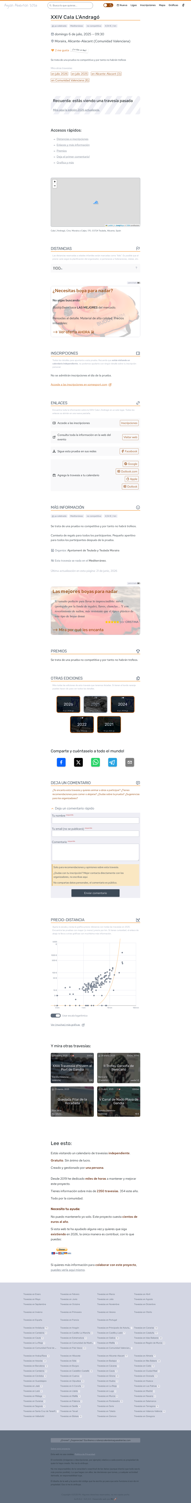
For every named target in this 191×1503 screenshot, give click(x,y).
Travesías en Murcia (107, 1396)
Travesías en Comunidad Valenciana (115, 1348)
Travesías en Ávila (69, 1360)
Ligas (134, 5)
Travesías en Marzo (106, 1294)
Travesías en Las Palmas (146, 1386)
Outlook (132, 486)
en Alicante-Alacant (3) (106, 74)
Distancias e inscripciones (72, 139)
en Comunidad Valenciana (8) (70, 80)
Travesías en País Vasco (72, 1348)
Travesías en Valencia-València (149, 1411)
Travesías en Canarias (145, 1327)
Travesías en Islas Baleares (148, 1337)
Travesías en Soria (105, 1406)
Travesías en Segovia (34, 1406)
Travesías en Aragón (69, 1327)
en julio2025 (79, 74)
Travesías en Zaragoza (144, 1416)
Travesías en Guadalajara (34, 1381)
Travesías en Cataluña (145, 1332)
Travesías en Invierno (33, 1312)
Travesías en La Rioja (33, 1342)
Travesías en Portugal (107, 1320)
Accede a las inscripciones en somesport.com (79, 384)
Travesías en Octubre (70, 1304)
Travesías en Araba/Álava (36, 1355)
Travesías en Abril (142, 1294)
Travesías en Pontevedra (109, 1401)
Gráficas (173, 5)
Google (132, 464)
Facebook (131, 451)
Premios (62, 151)
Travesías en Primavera (71, 1312)
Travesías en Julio (105, 1299)
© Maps (119, 225)
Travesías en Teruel (69, 1411)
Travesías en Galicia (107, 1337)
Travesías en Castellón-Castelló (76, 1370)
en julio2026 (59, 74)
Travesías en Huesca (143, 1381)
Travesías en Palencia (71, 1401)
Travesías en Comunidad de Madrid (77, 1342)
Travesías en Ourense (34, 1401)
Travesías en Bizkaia (70, 1416)
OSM (128, 225)
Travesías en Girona (107, 1376)
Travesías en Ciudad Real (146, 1370)
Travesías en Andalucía (35, 1327)
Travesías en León (32, 1391)
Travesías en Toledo (106, 1411)
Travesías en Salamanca (145, 1401)
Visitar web (130, 437)
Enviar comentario (95, 893)
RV (112, 1499)
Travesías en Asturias (34, 1360)
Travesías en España (32, 1320)
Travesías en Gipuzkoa (72, 1381)
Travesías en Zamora (106, 1416)
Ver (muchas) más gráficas (65, 1024)
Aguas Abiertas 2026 (20, 5)
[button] (95, 202)
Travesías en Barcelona (35, 1365)
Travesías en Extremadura (73, 1337)
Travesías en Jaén (32, 1386)
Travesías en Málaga (34, 1396)
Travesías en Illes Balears (147, 1360)
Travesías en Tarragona (146, 1406)
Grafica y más (65, 162)
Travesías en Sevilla (70, 1406)
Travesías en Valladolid (33, 1416)
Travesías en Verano (106, 1312)
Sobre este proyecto (60, 1448)
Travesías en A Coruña (72, 1386)
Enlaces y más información (73, 145)
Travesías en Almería (144, 1355)
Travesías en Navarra (144, 1396)
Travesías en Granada (145, 1376)
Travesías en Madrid (144, 1391)
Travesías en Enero (32, 1294)
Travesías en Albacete (70, 1355)
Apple (133, 479)
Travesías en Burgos (69, 1365)
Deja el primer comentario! (73, 156)
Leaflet (110, 225)
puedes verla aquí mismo (68, 1270)
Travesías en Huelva (107, 1381)
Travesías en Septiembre (34, 1304)
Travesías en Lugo (106, 1391)
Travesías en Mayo (31, 1299)
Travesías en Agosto (143, 1299)
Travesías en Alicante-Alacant (112, 1355)
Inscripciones (148, 5)
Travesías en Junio (68, 1299)
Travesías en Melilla (107, 1342)
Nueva (123, 5)
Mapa (162, 5)
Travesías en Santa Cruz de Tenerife (41, 1411)
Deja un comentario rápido (74, 808)
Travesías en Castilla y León (111, 1332)
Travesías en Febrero (69, 1294)
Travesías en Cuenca (70, 1376)
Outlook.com (129, 471)
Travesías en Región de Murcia (149, 1342)
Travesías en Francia (69, 1320)
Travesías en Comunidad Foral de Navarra (43, 1348)
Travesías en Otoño (143, 1312)
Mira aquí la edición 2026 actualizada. (76, 110)
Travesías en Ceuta (33, 1337)
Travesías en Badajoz (108, 1360)
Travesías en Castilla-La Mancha (76, 1332)
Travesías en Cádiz (144, 1365)
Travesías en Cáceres (107, 1365)
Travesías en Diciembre (144, 1304)
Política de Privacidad (85, 1454)
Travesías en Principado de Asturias (115, 1327)
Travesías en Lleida (69, 1391)
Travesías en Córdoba (34, 1376)
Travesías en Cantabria (34, 1332)
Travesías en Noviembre (108, 1304)
